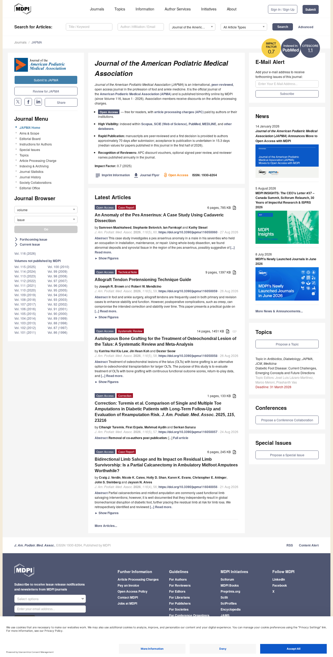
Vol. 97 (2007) (57, 280)
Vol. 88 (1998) (57, 323)
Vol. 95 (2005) (57, 290)
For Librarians (179, 597)
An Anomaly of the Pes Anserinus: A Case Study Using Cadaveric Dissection (159, 218)
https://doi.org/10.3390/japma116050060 (187, 232)
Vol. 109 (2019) (25, 295)
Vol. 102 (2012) (25, 327)
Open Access (109, 112)
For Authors (178, 579)
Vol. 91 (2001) (57, 309)
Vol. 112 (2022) (25, 280)
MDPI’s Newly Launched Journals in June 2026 (285, 261)
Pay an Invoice (128, 585)
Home (30, 127)
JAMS (225, 615)
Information (145, 8)
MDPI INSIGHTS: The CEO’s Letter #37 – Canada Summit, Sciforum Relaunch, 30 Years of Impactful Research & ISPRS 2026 (285, 200)
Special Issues (30, 149)
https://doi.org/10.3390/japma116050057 (187, 431)
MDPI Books (230, 585)
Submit (310, 9)
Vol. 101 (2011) (25, 332)
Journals (97, 8)
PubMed (195, 123)
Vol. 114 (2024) (25, 271)
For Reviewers (180, 585)
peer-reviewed (222, 84)
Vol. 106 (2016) (25, 309)
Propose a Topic (287, 344)
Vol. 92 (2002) (57, 304)
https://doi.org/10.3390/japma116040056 (187, 486)
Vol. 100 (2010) (58, 266)
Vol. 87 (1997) (57, 327)
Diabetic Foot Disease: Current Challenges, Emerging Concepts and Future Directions (286, 370)
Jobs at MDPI (127, 603)
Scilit (224, 597)
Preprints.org (230, 591)
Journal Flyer (146, 175)
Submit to (46, 80)
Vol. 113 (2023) (25, 276)
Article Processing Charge (38, 160)
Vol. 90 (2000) (57, 313)
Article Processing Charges (138, 579)
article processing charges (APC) (179, 112)
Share (61, 102)
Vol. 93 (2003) (57, 299)
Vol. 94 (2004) (57, 295)
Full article (180, 437)
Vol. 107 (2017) (25, 304)
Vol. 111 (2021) (25, 285)
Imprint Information (113, 175)
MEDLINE (209, 123)
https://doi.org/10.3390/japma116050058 (187, 355)
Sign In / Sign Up (282, 9)
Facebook (279, 585)
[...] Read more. (106, 311)
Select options (28, 598)
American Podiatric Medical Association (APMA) (135, 94)
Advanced (305, 27)
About (231, 8)
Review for (46, 91)
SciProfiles (229, 603)
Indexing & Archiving (34, 166)
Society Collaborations (36, 182)
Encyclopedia (231, 609)
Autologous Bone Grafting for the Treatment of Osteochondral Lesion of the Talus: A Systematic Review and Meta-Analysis (165, 341)
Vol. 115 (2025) (25, 266)
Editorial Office (30, 188)
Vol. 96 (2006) (57, 285)
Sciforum (227, 579)
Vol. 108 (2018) (25, 299)
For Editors (177, 591)
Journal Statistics (31, 171)
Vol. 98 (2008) (57, 276)
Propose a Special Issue (287, 455)
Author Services (178, 8)
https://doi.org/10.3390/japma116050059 (187, 291)
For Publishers (180, 603)
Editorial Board (30, 138)
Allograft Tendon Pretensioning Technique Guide (143, 279)
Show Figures (107, 258)
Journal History (30, 177)
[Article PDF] (234, 208)
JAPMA (36, 42)
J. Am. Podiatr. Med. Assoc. (34, 545)
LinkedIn (278, 579)
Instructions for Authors (36, 144)
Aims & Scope (29, 133)
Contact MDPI (128, 597)
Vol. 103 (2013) (25, 323)
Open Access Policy (133, 591)
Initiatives (208, 8)
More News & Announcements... (279, 311)
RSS (289, 545)
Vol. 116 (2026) (25, 253)
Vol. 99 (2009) (57, 271)
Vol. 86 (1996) (57, 332)
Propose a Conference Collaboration (287, 420)
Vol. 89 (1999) (57, 318)
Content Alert (309, 545)
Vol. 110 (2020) (25, 290)
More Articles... (106, 525)
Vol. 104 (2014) (25, 318)
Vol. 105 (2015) (25, 313)
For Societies (179, 609)
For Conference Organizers (189, 615)
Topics (119, 8)
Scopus (146, 123)
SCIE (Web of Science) (170, 123)
